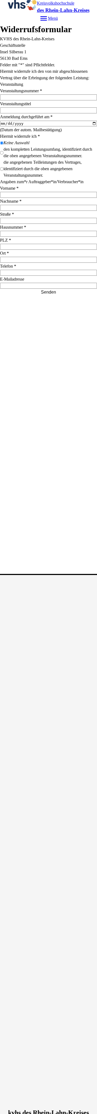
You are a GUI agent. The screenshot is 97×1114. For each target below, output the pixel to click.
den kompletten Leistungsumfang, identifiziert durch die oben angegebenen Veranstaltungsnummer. (48, 152)
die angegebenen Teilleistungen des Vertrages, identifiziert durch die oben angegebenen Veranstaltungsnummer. (43, 169)
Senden (48, 292)
